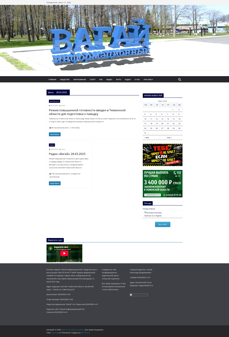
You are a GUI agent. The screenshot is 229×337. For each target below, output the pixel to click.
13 (162, 119)
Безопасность (54, 101)
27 (162, 128)
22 (174, 123)
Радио (128, 79)
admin (63, 105)
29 (174, 128)
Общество (65, 79)
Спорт (92, 79)
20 (162, 123)
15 (174, 119)
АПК (101, 79)
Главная (52, 79)
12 (157, 119)
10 (145, 119)
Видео (109, 79)
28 (168, 128)
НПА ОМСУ (148, 79)
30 (179, 128)
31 (145, 133)
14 (168, 119)
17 (145, 123)
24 (145, 128)
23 (179, 123)
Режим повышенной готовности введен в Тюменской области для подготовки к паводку (87, 112)
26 (157, 128)
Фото (118, 79)
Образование (79, 79)
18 (151, 123)
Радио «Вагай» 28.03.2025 (67, 154)
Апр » (169, 137)
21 (168, 123)
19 (157, 123)
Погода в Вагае (149, 209)
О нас (137, 79)
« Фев (146, 137)
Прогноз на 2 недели (152, 216)
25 (151, 128)
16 (179, 119)
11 (151, 119)
